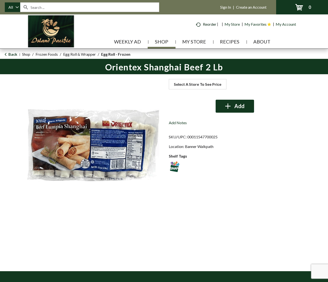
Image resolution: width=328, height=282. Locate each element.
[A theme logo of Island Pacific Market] (51, 38)
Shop (26, 54)
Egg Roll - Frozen (115, 54)
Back (12, 54)
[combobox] (12, 7)
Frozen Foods (47, 54)
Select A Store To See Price (197, 84)
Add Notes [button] (178, 122)
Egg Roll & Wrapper (79, 54)
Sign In (225, 7)
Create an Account (251, 7)
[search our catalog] (25, 7)
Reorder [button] (209, 24)
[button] (235, 106)
